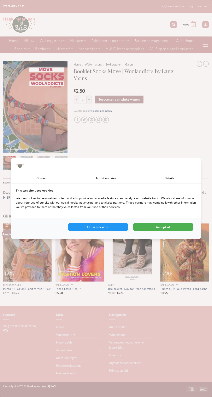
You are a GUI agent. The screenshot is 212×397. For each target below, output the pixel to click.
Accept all (163, 227)
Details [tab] (169, 178)
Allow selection (98, 227)
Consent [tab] (42, 178)
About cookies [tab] (106, 178)
